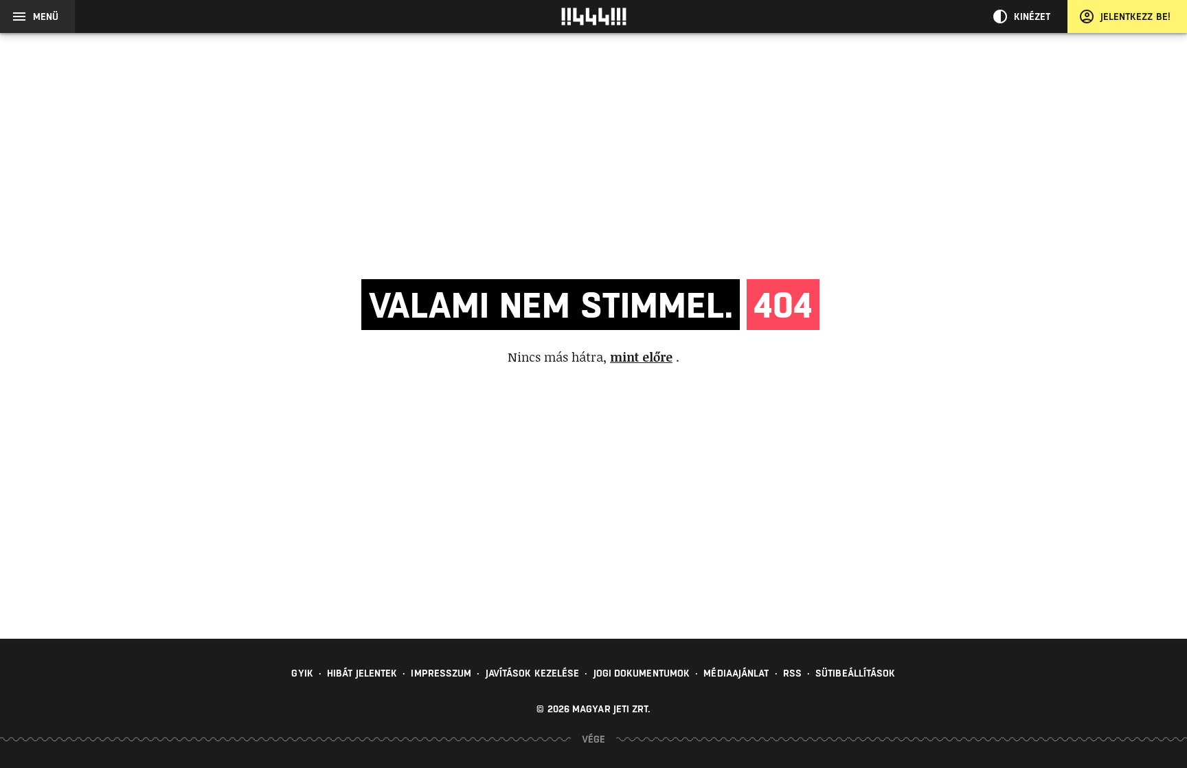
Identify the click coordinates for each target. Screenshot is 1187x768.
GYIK (302, 673)
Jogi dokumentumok (642, 673)
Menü (45, 16)
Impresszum (441, 673)
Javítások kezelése (533, 673)
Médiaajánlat (736, 673)
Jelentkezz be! (1135, 16)
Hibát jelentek (362, 673)
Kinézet (1032, 16)
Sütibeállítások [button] (855, 673)
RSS (792, 673)
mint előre (641, 357)
